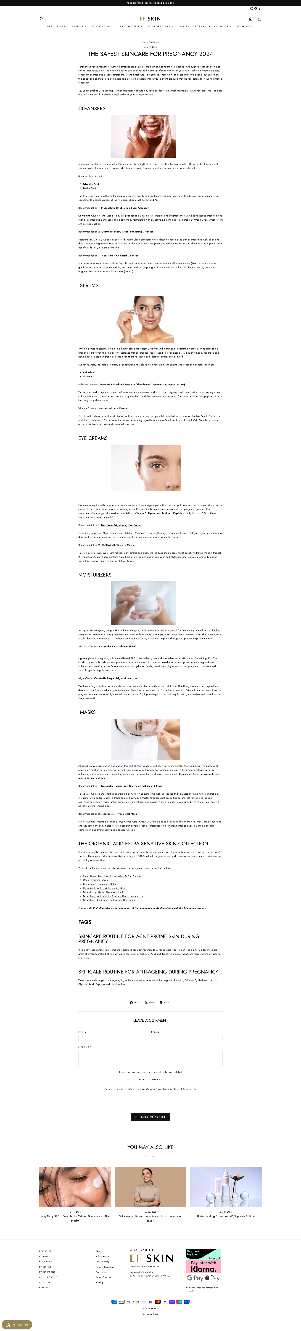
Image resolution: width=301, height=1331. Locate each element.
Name (82, 1031)
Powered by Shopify (150, 1314)
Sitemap (100, 1282)
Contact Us (101, 1272)
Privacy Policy (162, 1089)
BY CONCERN (130, 26)
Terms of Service (182, 1089)
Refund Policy (102, 1256)
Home (145, 42)
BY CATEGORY (102, 26)
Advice (153, 42)
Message (84, 1047)
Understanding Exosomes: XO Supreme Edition (226, 1216)
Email (155, 1031)
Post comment (150, 1079)
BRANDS (78, 26)
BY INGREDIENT (160, 26)
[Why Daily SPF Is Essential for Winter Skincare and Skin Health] (75, 1187)
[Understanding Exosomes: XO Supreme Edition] (226, 1187)
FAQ (98, 1251)
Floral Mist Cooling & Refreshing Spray (105, 888)
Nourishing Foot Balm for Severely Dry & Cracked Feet (113, 896)
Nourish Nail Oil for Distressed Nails (103, 892)
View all (150, 1156)
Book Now (245, 26)
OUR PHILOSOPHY (192, 26)
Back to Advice (152, 1116)
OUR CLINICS (219, 26)
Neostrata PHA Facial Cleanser (119, 255)
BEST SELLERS (57, 26)
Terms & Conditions (105, 1266)
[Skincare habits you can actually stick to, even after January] (151, 1187)
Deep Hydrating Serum (95, 880)
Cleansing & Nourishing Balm (99, 884)
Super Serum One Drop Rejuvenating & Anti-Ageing (112, 876)
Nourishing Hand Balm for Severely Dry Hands (109, 900)
